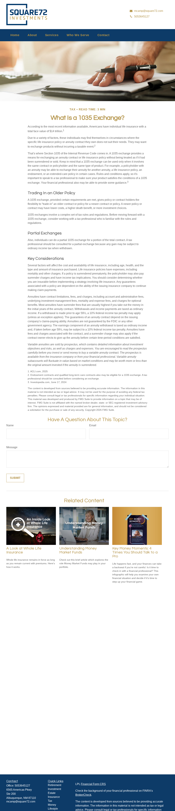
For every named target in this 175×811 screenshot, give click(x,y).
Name (10, 425)
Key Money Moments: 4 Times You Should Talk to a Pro (135, 552)
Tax (50, 800)
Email (92, 425)
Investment (54, 789)
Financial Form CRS (93, 784)
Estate (52, 792)
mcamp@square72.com (20, 801)
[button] (14, 35)
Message (11, 447)
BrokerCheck (83, 794)
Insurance (54, 796)
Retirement (54, 785)
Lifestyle (53, 808)
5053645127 (22, 785)
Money (52, 804)
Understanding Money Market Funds (78, 550)
